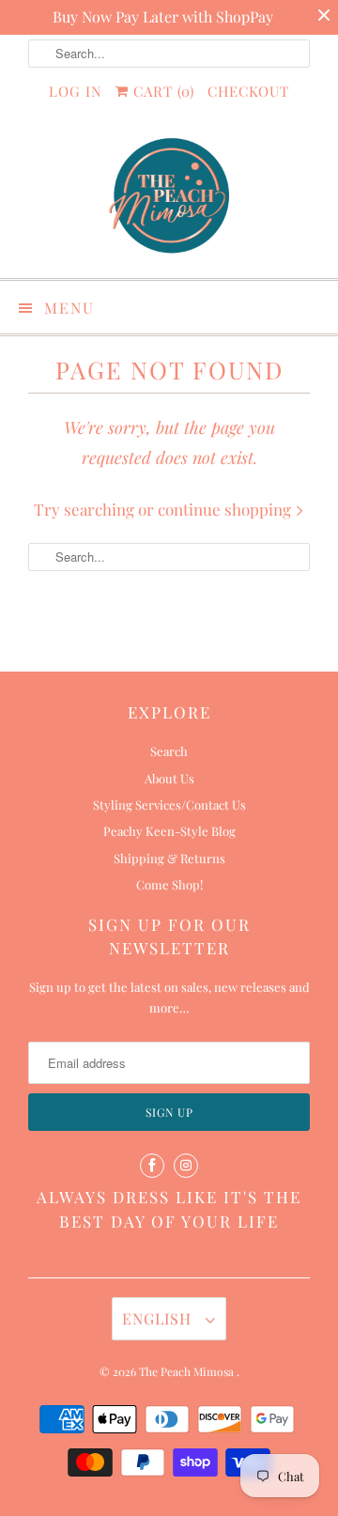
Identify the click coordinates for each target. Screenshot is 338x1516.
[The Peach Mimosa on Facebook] (152, 1165)
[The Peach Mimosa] (169, 198)
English (159, 1318)
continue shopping (226, 509)
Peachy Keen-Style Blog (169, 831)
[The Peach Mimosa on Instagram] (186, 1165)
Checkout (248, 91)
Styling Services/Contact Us (169, 804)
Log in (75, 91)
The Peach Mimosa (188, 1371)
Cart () (161, 91)
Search (169, 751)
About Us (169, 778)
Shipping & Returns (169, 858)
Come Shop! (169, 884)
